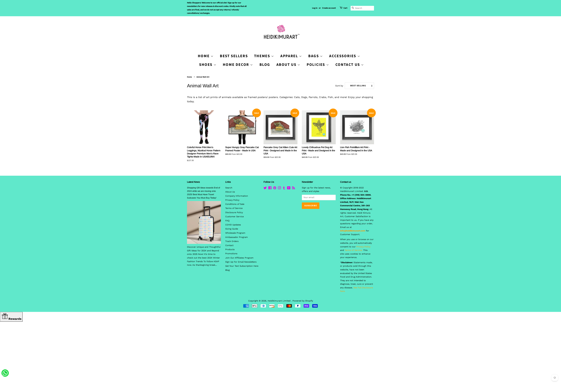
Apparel (289, 56)
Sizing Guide (231, 229)
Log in (314, 8)
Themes (262, 56)
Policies (316, 64)
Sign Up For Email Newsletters (241, 262)
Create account (329, 8)
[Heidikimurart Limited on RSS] (293, 188)
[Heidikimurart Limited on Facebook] (270, 188)
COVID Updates (233, 225)
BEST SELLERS (234, 56)
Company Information (236, 196)
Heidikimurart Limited (279, 301)
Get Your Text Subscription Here (241, 266)
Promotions (231, 253)
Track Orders (232, 241)
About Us (286, 64)
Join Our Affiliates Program (239, 258)
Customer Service (234, 216)
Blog (264, 64)
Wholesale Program (235, 233)
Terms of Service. (353, 250)
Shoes (206, 64)
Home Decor (236, 64)
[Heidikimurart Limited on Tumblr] (284, 188)
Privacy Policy (232, 200)
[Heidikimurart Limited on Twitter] (265, 188)
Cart (345, 8)
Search (228, 188)
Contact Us (348, 64)
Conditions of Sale (234, 204)
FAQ (227, 220)
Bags (314, 56)
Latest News (193, 182)
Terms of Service (234, 208)
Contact (229, 245)
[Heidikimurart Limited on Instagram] (279, 188)
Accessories (343, 56)
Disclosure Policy (234, 212)
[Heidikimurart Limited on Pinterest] (274, 188)
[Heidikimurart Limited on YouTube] (288, 188)
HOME (204, 56)
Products (230, 249)
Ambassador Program (236, 237)
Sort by (339, 85)
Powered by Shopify (302, 301)
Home (189, 77)
